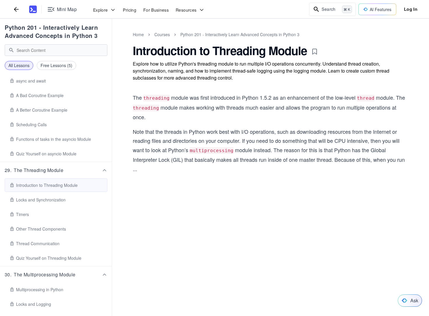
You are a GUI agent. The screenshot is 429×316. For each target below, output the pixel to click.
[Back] (16, 9)
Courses (162, 34)
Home (138, 34)
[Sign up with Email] (258, 284)
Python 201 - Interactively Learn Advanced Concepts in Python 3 (51, 31)
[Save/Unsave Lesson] (314, 51)
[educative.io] (33, 9)
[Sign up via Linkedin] (242, 284)
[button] (56, 170)
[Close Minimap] (112, 40)
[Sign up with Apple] (226, 284)
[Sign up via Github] (210, 284)
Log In (410, 9)
